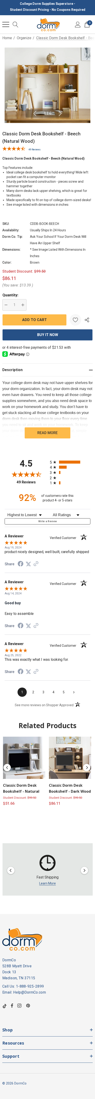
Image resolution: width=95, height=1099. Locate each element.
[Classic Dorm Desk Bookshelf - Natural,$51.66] (24, 758)
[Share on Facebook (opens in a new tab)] (20, 564)
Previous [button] (35, 113)
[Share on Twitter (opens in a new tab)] (28, 564)
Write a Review (47, 521)
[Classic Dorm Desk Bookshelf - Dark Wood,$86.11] (70, 758)
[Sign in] (78, 24)
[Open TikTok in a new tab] (4, 1005)
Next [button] (60, 113)
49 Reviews (35, 149)
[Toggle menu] (5, 24)
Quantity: (10, 295)
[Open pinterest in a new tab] (29, 1005)
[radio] (70, 462)
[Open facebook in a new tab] (12, 1005)
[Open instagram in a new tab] (20, 1005)
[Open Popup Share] (87, 320)
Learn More (47, 883)
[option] (47, 870)
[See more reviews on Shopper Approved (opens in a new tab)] (36, 564)
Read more (47, 433)
